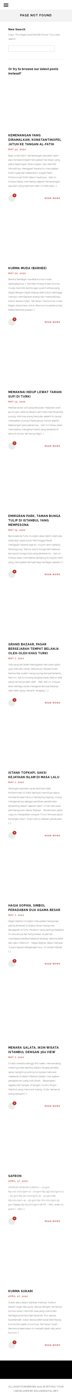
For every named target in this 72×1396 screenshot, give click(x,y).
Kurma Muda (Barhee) (27, 268)
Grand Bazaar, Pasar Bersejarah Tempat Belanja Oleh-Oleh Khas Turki (33, 649)
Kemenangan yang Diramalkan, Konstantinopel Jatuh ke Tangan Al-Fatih (34, 140)
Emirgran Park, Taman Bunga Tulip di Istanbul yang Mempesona (34, 520)
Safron (15, 1176)
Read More (52, 198)
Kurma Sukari (20, 1291)
